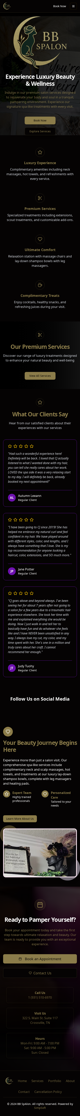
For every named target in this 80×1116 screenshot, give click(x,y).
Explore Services (40, 131)
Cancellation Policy (48, 1092)
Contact (24, 1092)
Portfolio (54, 1081)
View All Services (40, 376)
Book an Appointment (43, 959)
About (70, 1081)
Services (37, 1081)
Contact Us (42, 973)
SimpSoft (40, 1108)
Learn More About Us (20, 819)
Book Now (59, 6)
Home (22, 1081)
